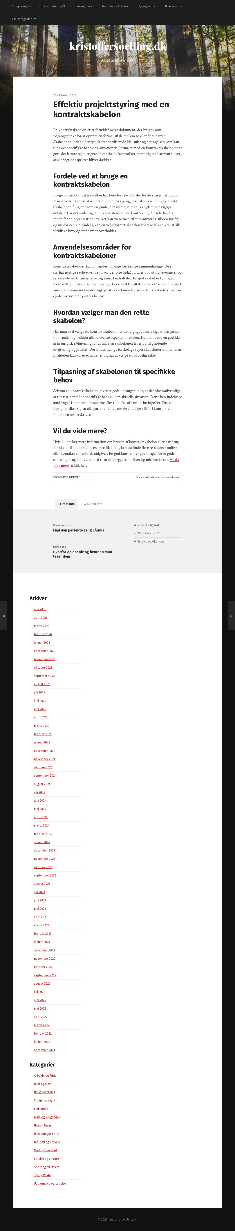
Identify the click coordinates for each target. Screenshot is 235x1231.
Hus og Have (83, 6)
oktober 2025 (43, 667)
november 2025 (44, 659)
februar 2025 (43, 734)
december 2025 (44, 651)
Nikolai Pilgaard (148, 525)
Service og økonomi (150, 541)
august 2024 (42, 784)
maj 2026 (40, 609)
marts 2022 (41, 1025)
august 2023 (42, 883)
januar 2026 (42, 642)
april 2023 (40, 917)
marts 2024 (41, 825)
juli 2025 (39, 692)
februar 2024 (43, 834)
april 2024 (41, 817)
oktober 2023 (43, 867)
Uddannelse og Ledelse (50, 1183)
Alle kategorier (22, 19)
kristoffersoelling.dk (117, 45)
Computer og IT (54, 6)
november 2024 (44, 759)
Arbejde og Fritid (23, 6)
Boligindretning (44, 1092)
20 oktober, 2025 (148, 533)
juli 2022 (39, 992)
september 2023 (45, 875)
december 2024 (44, 751)
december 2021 (44, 1050)
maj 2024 (40, 809)
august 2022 (42, 983)
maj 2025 (40, 709)
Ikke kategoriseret (46, 1134)
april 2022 (41, 1017)
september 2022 (45, 975)
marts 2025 (41, 726)
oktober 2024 (43, 767)
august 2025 (42, 684)
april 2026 (41, 617)
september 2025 (45, 676)
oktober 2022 (43, 967)
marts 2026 (41, 626)
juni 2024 (40, 800)
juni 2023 (40, 900)
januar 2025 (42, 742)
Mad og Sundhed (45, 1150)
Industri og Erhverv (115, 6)
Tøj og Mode (146, 6)
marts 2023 (41, 925)
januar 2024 (42, 842)
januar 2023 (42, 942)
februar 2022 (43, 1033)
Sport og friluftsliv (46, 1167)
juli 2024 (39, 792)
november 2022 (44, 958)
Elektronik (41, 1109)
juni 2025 (40, 701)
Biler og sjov (173, 6)
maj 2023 (40, 908)
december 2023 (44, 850)
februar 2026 (43, 634)
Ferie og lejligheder (47, 1117)
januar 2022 (42, 1042)
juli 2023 (39, 892)
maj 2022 (40, 1008)
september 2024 (45, 775)
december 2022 (44, 950)
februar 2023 (43, 933)
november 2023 (44, 859)
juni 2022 (40, 1000)
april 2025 (40, 717)
